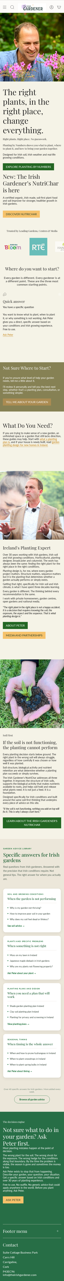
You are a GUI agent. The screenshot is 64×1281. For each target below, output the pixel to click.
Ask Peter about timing (18, 1071)
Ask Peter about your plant (20, 973)
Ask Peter (8, 334)
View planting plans (16, 1024)
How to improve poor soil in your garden (30, 913)
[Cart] (59, 7)
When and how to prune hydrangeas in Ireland (33, 1053)
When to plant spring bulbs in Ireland (28, 1064)
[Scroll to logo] (13, 246)
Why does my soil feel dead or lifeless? (29, 919)
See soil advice (14, 926)
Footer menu (15, 1231)
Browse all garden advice (32, 1099)
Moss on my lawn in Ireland (23, 955)
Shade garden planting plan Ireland (27, 1006)
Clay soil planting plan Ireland (24, 1011)
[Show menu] (4, 7)
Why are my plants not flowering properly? (31, 966)
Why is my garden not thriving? (25, 907)
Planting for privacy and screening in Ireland (32, 1017)
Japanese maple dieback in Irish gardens (30, 960)
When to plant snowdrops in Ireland (27, 1058)
